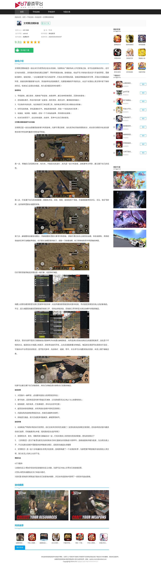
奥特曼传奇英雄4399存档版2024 (128, 126)
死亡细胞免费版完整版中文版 (128, 100)
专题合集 (66, 12)
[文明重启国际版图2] (97, 505)
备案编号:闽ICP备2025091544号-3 (88, 561)
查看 (143, 84)
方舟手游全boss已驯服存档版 (128, 151)
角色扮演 (38, 17)
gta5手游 (126, 92)
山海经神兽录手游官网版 (128, 83)
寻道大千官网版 (128, 109)
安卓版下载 (24, 50)
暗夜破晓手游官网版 (128, 117)
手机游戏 (36, 12)
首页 (22, 12)
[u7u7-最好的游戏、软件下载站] (29, 4)
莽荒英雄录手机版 (128, 143)
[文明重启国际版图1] (41, 505)
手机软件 (51, 12)
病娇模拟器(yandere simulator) (128, 134)
